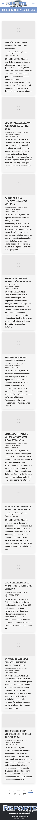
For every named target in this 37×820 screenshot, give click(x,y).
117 (24, 791)
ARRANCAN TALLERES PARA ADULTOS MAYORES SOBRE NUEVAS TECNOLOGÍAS (16, 437)
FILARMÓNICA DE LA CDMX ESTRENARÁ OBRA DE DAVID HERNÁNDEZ (16, 45)
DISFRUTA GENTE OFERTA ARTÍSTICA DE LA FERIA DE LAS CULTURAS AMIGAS (18, 734)
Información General (15, 52)
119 (8, 794)
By (12, 54)
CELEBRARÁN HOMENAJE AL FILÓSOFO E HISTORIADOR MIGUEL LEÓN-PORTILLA (16, 662)
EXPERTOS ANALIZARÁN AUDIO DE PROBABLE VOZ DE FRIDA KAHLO (18, 126)
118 (30, 791)
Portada (24, 52)
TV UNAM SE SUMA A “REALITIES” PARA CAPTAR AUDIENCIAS (16, 201)
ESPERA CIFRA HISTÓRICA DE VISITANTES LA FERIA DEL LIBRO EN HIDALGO (18, 586)
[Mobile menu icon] (3, 3)
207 (24, 794)
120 (14, 794)
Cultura (7, 52)
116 (18, 791)
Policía (11, 285)
